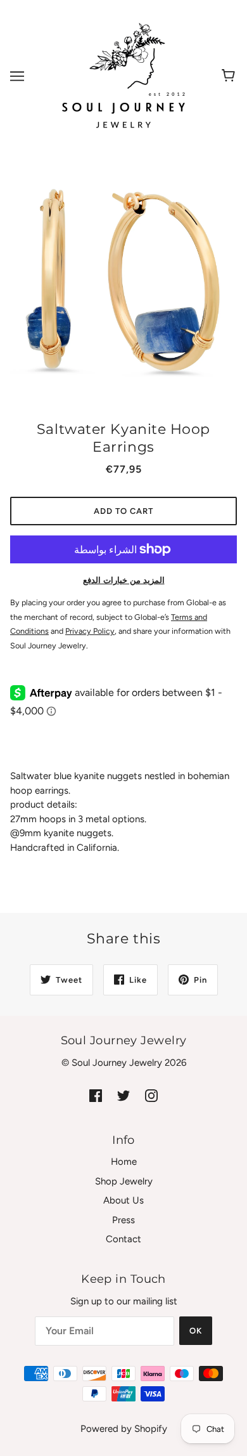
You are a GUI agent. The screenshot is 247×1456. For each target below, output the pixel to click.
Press (123, 1220)
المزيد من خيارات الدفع (124, 580)
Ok (195, 1330)
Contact (123, 1239)
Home (124, 1161)
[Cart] (230, 76)
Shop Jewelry (124, 1181)
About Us (123, 1200)
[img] (96, 1095)
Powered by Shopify (123, 1428)
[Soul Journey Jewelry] (123, 75)
